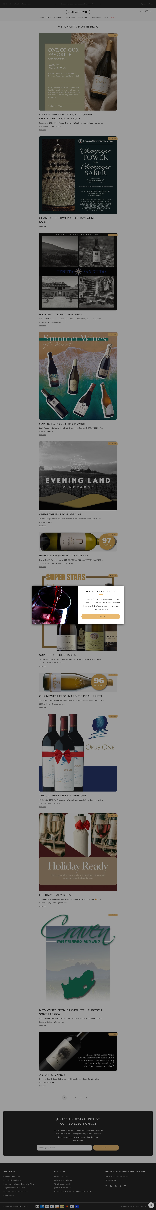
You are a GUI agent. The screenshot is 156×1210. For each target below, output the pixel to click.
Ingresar (101, 616)
